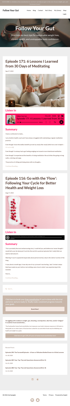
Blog (34, 10)
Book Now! (35, 309)
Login (64, 14)
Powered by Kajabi (61, 395)
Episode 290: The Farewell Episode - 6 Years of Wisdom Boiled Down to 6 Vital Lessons (34, 352)
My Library (57, 10)
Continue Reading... (12, 166)
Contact (40, 10)
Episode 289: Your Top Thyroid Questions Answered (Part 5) (25, 360)
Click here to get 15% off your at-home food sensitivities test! (35, 335)
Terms (45, 395)
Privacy (51, 395)
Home (29, 10)
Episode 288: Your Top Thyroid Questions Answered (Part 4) (25, 368)
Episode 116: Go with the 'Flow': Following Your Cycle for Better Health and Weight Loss (31, 183)
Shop (64, 10)
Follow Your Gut (11, 10)
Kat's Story (48, 10)
